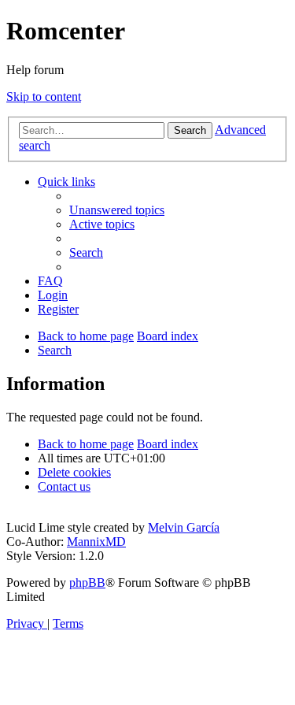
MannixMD (96, 541)
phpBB (87, 582)
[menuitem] (116, 210)
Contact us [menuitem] (64, 486)
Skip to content (43, 96)
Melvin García (183, 527)
